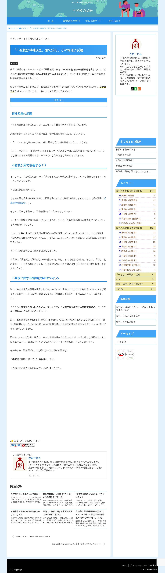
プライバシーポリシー (138, 565)
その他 (15, 63)
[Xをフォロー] (29, 475)
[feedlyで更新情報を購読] (33, 475)
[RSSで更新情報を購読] (37, 475)
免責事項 (152, 565)
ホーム (124, 565)
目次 (56, 100)
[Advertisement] (58, 406)
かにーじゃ (35, 457)
